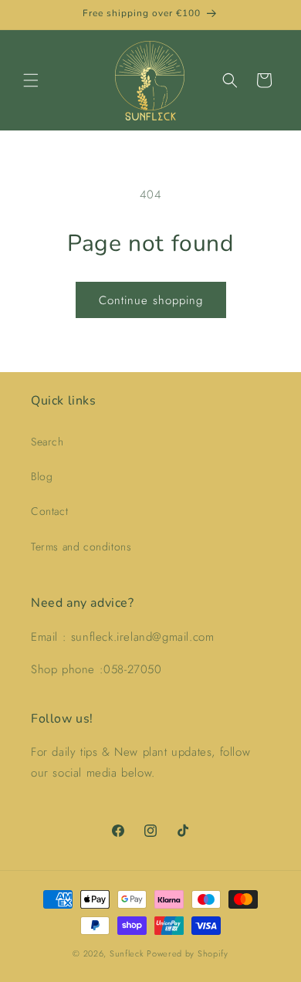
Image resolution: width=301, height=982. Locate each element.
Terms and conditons (81, 546)
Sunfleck (127, 953)
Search (47, 441)
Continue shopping (151, 300)
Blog (41, 476)
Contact (49, 511)
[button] (31, 80)
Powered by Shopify (187, 953)
